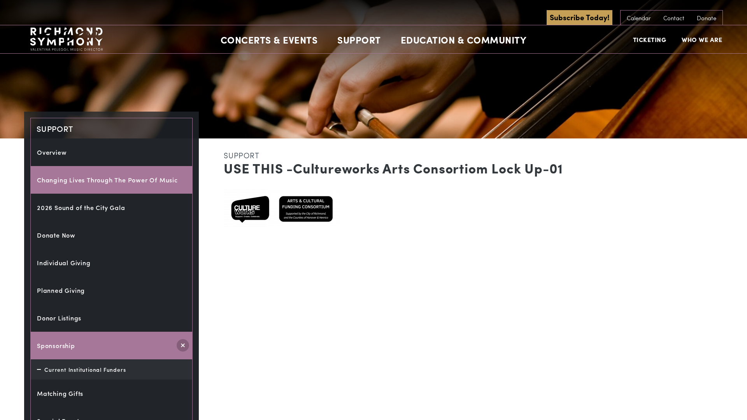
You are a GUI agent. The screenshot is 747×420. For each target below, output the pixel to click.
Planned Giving (61, 290)
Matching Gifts (60, 393)
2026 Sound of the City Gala (81, 207)
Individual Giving (64, 262)
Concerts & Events (269, 39)
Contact (673, 18)
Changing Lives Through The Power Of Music (107, 179)
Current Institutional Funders (85, 369)
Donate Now (56, 235)
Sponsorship (56, 345)
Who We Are (702, 39)
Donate (706, 18)
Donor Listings (59, 317)
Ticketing (649, 39)
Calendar (639, 18)
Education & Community (464, 39)
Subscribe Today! (579, 17)
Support (359, 39)
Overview (52, 152)
